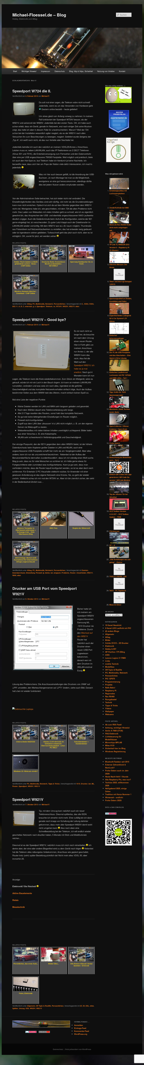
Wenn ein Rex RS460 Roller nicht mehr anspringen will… (120, 227)
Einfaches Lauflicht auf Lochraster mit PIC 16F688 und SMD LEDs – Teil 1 (120, 375)
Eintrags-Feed (80, 1028)
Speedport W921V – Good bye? (39, 319)
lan (52, 573)
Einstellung (30, 573)
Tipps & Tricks (54, 783)
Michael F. (46, 96)
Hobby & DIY (110, 649)
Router (73, 573)
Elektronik (109, 646)
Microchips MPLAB (113, 742)
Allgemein (31, 1006)
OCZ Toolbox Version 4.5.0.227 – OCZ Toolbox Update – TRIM (119, 514)
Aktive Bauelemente (22, 893)
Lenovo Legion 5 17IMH (115, 658)
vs (54, 306)
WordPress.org (80, 1034)
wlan (77, 306)
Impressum (45, 71)
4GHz (86, 304)
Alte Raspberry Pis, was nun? (118, 779)
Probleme (65, 573)
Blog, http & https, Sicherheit (81, 71)
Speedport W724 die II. (31, 90)
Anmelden (78, 1025)
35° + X (112, 545)
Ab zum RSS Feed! (113, 724)
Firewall (39, 573)
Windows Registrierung (115, 751)
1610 (78, 783)
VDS (27, 1008)
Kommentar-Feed (81, 1031)
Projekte (108, 684)
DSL (87, 1006)
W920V (65, 306)
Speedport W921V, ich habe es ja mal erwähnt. (84, 369)
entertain (28, 306)
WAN (14, 575)
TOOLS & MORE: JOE (118, 576)
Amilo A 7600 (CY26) (114, 730)
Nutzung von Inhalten (106, 71)
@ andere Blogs (112, 631)
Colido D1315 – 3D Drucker (116, 643)
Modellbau (109, 666)
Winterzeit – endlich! (114, 797)
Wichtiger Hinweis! (29, 71)
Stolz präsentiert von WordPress (78, 1049)
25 (81, 1006)
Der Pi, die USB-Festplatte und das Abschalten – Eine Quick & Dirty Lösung (120, 355)
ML (93, 783)
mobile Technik (112, 663)
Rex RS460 (109, 696)
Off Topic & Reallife (43, 1006)
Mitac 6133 (109, 745)
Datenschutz (60, 71)
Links (107, 661)
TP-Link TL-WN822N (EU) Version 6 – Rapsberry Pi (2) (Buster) (119, 247)
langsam (57, 573)
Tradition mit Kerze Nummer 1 (118, 794)
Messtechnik (18, 907)
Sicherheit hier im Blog (115, 748)
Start (15, 71)
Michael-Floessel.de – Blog (39, 15)
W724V (59, 306)
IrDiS (107, 654)
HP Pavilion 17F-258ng (115, 652)
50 (84, 1006)
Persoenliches (59, 304)
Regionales (110, 693)
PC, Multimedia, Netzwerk (42, 304)
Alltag (29, 304)
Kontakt (122, 71)
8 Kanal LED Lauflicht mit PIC (118, 628)
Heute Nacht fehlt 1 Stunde (116, 776)
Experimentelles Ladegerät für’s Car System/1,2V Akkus (120, 318)
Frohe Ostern (114, 443)
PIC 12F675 (110, 678)
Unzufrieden (81, 573)
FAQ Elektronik (111, 733)
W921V (72, 306)
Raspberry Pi (110, 690)
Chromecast (114, 531)
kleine (47, 573)
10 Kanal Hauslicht (113, 625)
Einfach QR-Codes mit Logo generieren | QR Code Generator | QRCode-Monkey (120, 477)
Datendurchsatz (18, 573)
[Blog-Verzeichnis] (31, 1032)
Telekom (49, 306)
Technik (108, 702)
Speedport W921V (27, 799)
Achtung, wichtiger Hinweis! (117, 727)
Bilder (107, 640)
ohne (92, 1006)
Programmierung (112, 681)
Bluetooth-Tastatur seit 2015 (117, 761)
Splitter (15, 1008)
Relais (15, 900)
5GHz (91, 304)
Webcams (109, 714)
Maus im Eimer (115, 604)
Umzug (22, 1008)
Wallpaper (109, 711)
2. (82, 304)
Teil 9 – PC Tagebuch (117, 590)
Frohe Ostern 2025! (113, 800)
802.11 (15, 306)
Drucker (84, 783)
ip (43, 573)
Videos (108, 708)
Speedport (41, 306)
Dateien (85, 570)
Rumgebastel (111, 699)
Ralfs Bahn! (110, 687)
